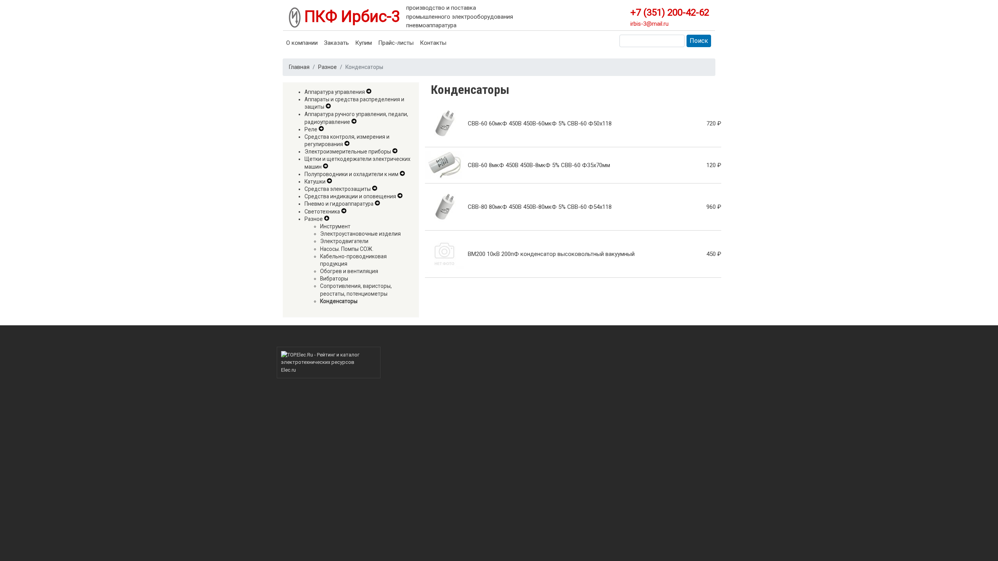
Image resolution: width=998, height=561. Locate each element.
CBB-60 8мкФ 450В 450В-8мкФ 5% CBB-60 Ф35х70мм (539, 165)
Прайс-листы (396, 42)
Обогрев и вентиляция (349, 271)
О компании (302, 42)
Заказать (336, 42)
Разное (327, 67)
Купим (363, 42)
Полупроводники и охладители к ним (351, 174)
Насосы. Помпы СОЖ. (346, 249)
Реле (310, 129)
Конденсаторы (338, 301)
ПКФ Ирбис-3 (350, 16)
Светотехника (322, 211)
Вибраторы (334, 278)
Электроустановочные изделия (360, 234)
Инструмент (335, 226)
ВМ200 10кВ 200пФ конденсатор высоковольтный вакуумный (551, 254)
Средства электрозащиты (337, 189)
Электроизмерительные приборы (347, 151)
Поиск (699, 40)
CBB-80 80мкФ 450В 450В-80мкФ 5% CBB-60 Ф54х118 (540, 206)
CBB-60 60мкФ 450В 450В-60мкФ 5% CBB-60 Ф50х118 (540, 123)
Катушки (315, 181)
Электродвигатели (344, 241)
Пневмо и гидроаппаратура (338, 204)
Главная (299, 67)
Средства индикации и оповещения (350, 196)
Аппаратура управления (334, 92)
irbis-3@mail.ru (649, 23)
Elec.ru (288, 370)
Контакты (433, 42)
